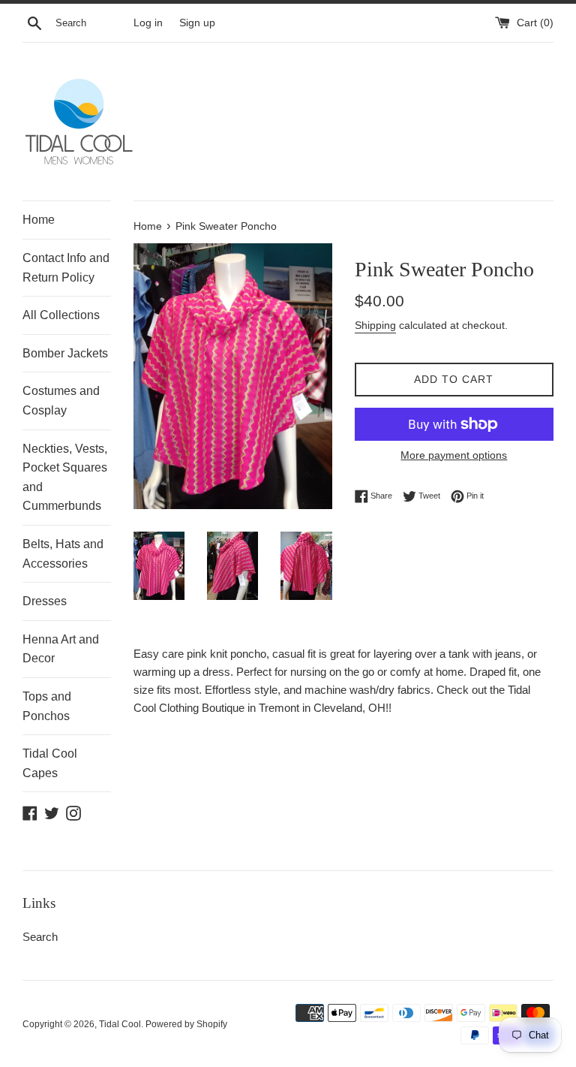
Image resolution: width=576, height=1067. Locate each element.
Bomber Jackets (65, 353)
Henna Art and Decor (60, 649)
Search (40, 936)
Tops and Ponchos (46, 706)
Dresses (44, 601)
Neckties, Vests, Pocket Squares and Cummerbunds (64, 477)
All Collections (61, 315)
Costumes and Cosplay (61, 400)
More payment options (453, 455)
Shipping (375, 325)
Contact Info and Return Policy (66, 268)
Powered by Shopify (186, 1024)
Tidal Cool (120, 1024)
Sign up (197, 23)
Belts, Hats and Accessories (63, 554)
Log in (148, 23)
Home (38, 219)
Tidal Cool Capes (49, 763)
